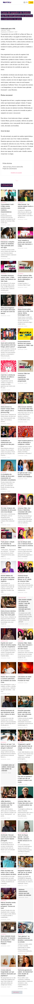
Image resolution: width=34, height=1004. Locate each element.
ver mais (16, 992)
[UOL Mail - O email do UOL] (24, 2)
